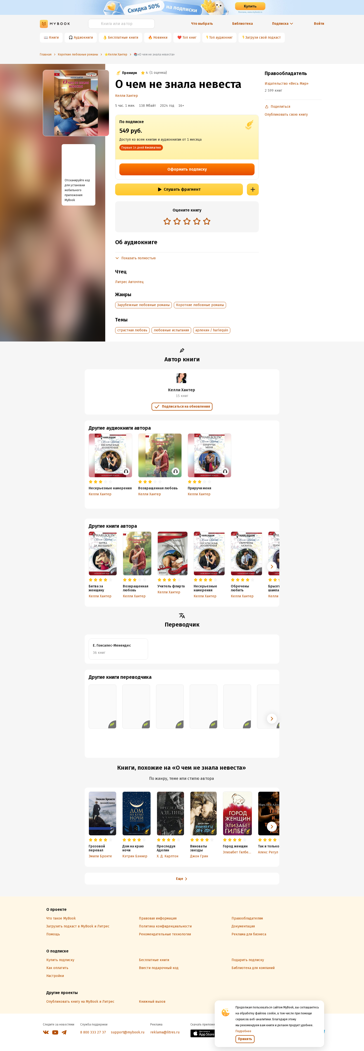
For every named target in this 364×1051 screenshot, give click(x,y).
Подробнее (243, 1031)
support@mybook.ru (127, 1032)
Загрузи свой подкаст (263, 37)
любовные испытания (171, 330)
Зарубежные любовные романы (143, 305)
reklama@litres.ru (165, 1032)
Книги (54, 37)
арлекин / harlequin (211, 330)
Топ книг (189, 37)
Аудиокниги (83, 37)
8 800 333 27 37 (93, 1032)
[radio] (167, 221)
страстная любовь (132, 330)
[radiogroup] (187, 221)
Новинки (160, 37)
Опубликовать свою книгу (286, 114)
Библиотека (242, 24)
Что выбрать (202, 24)
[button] (272, 567)
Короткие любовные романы (200, 305)
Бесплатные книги (123, 37)
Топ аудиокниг (221, 37)
